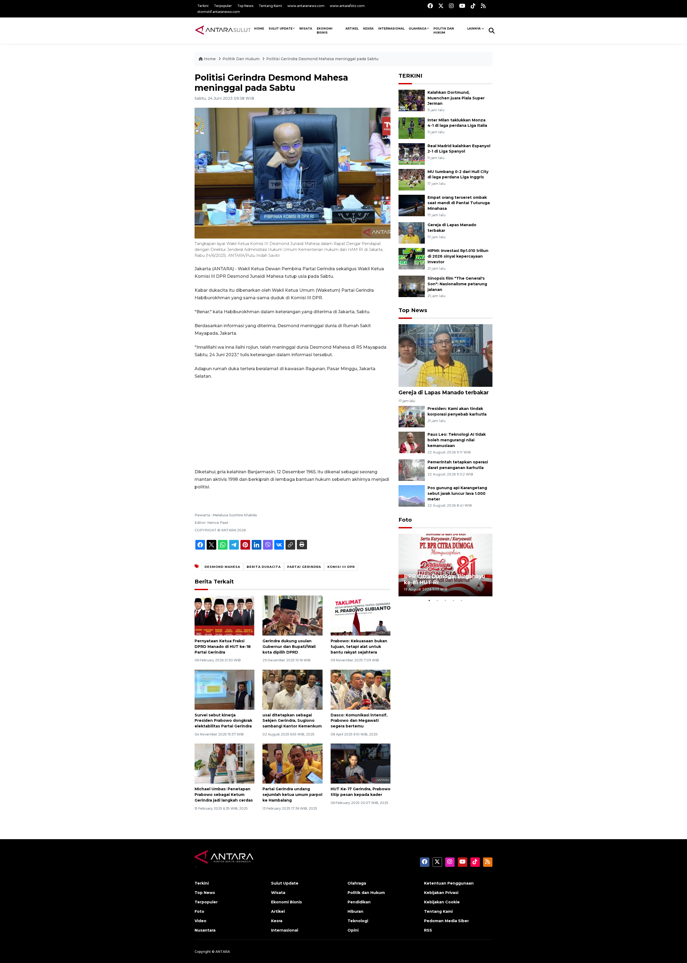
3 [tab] (445, 600)
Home (210, 58)
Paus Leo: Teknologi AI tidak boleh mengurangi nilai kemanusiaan (456, 440)
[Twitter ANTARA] (441, 5)
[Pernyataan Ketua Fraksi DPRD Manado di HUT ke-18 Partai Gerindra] (224, 615)
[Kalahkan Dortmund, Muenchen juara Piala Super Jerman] (412, 100)
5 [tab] (461, 600)
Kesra (368, 28)
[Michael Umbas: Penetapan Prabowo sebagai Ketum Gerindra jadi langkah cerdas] (224, 763)
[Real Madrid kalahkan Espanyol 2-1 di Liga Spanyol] (412, 153)
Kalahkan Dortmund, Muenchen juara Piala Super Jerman (456, 98)
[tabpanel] (445, 565)
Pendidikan (359, 902)
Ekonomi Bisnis (324, 30)
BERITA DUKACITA (264, 567)
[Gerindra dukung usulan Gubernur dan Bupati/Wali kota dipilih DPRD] (292, 615)
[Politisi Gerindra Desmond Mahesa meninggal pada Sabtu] (445, 355)
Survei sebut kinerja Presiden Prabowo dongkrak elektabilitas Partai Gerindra (223, 721)
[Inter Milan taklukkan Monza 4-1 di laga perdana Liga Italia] (412, 127)
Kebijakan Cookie (442, 902)
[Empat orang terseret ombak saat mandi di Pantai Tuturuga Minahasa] (412, 205)
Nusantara (205, 930)
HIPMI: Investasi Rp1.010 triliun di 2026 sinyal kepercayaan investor (457, 256)
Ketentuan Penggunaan (449, 883)
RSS (428, 930)
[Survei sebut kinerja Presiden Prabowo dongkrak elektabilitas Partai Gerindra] (224, 689)
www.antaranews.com (305, 6)
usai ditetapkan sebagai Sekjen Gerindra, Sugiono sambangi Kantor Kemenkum (292, 721)
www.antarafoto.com (347, 6)
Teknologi (358, 920)
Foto (405, 520)
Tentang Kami (270, 6)
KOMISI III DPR (341, 567)
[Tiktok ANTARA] (473, 5)
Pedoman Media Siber (446, 920)
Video (200, 920)
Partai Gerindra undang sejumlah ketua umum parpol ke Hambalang (292, 795)
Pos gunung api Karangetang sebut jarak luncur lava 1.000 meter (457, 493)
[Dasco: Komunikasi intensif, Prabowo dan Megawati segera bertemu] (360, 689)
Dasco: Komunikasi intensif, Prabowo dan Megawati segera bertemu (359, 721)
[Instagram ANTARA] (451, 5)
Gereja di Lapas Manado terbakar (444, 392)
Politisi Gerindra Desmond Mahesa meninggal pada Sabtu (322, 58)
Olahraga (417, 28)
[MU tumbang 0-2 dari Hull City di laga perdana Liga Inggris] (412, 179)
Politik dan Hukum (443, 30)
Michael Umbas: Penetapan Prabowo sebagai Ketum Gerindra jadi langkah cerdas (224, 795)
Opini (353, 930)
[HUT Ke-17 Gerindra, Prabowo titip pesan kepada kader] (360, 763)
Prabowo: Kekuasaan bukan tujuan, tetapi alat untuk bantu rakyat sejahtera (359, 647)
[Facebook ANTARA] (430, 5)
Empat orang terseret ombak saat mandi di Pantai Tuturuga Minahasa (458, 203)
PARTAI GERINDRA (304, 567)
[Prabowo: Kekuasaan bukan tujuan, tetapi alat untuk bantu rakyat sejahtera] (360, 615)
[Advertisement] (292, 424)
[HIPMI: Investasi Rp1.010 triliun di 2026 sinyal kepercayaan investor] (412, 258)
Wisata (305, 28)
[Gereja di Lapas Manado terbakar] (412, 232)
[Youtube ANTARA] (462, 5)
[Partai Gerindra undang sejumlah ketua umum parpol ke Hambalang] (292, 763)
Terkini (203, 6)
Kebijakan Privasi (441, 892)
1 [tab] (429, 600)
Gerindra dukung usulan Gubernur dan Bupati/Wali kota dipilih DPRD (289, 647)
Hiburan (355, 911)
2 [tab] (437, 600)
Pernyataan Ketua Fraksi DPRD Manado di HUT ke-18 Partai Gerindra (223, 647)
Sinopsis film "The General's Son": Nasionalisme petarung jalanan (457, 284)
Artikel (352, 28)
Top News (245, 6)
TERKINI (410, 76)
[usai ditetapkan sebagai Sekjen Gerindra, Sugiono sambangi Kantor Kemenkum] (292, 689)
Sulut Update (281, 28)
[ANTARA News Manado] (223, 30)
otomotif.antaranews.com (218, 12)
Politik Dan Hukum (241, 58)
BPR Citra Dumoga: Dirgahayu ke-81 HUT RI (444, 579)
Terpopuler (223, 6)
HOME (259, 28)
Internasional (391, 28)
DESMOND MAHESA (222, 567)
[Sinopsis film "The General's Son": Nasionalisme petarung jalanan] (412, 285)
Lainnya (474, 28)
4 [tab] (453, 600)
